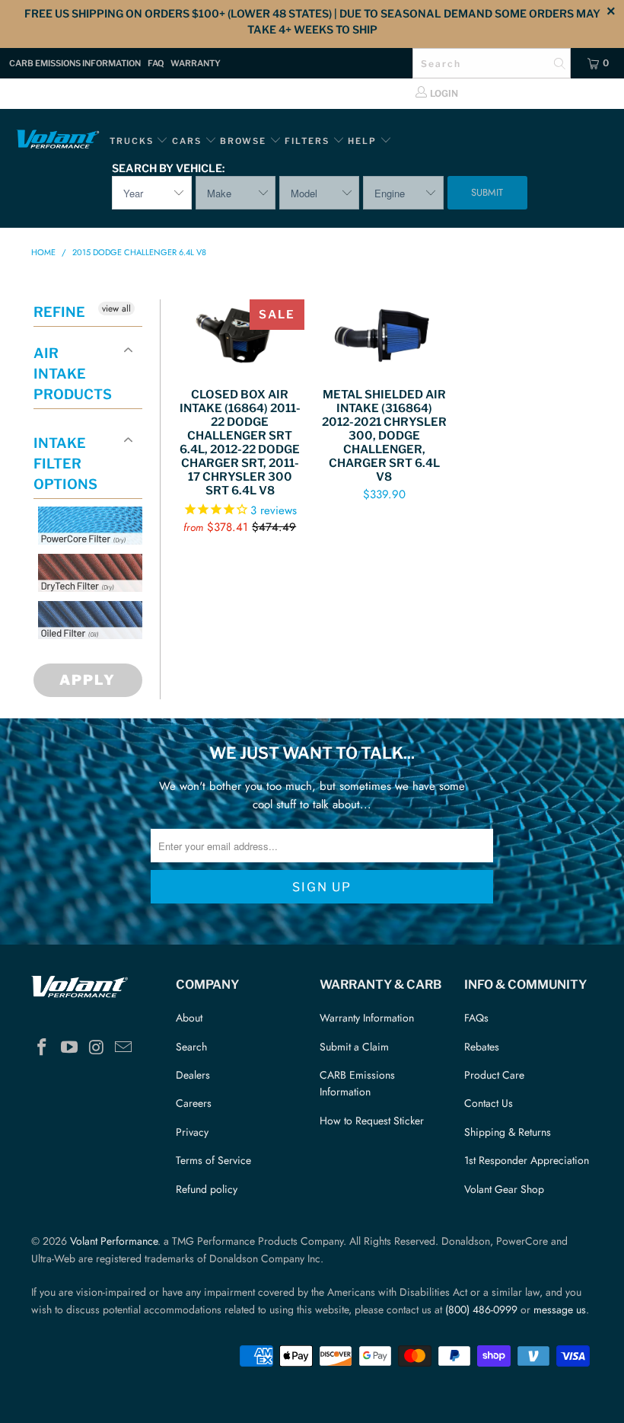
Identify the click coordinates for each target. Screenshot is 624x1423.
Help (362, 141)
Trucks (132, 141)
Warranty (195, 63)
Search (191, 1046)
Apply (87, 680)
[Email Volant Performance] (124, 1047)
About (189, 1017)
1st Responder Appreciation (526, 1160)
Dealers (193, 1074)
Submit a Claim (354, 1046)
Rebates (481, 1046)
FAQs (476, 1017)
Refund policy (206, 1189)
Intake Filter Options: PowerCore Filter (100, 562)
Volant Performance (114, 1241)
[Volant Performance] (57, 141)
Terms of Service (213, 1160)
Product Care (494, 1074)
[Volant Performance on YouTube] (70, 1047)
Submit (487, 192)
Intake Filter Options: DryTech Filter (100, 610)
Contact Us (488, 1103)
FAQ (156, 63)
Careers (194, 1103)
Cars (187, 141)
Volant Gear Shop (504, 1189)
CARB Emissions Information (75, 63)
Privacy (192, 1132)
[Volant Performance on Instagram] (96, 1047)
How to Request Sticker (372, 1120)
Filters (309, 141)
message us (559, 1309)
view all (116, 308)
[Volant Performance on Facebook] (42, 1047)
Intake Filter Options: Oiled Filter (114, 657)
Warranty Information (367, 1017)
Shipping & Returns (507, 1132)
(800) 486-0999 (481, 1309)
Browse (243, 141)
